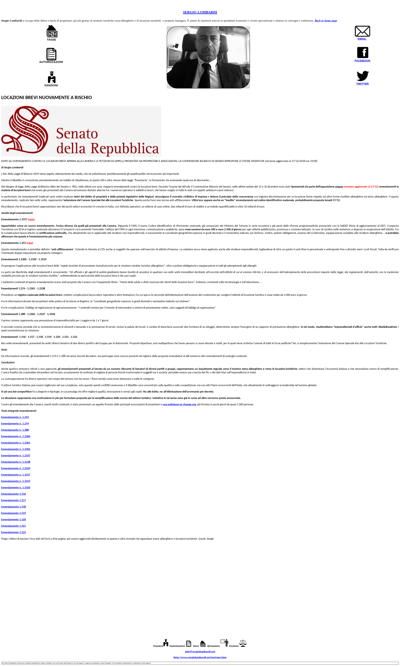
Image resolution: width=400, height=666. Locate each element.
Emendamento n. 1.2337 (15, 455)
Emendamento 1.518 (13, 506)
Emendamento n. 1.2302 (15, 449)
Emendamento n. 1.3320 (15, 487)
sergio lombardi (200, 11)
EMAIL (362, 38)
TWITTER (362, 83)
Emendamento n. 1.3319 (15, 481)
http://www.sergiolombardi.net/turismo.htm (200, 657)
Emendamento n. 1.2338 (15, 462)
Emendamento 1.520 (13, 519)
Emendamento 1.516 (13, 494)
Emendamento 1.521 (13, 526)
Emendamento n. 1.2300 (15, 436)
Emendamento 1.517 (13, 500)
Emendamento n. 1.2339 (15, 468)
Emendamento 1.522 (13, 532)
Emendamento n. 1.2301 (15, 443)
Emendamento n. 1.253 (15, 417)
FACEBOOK (362, 60)
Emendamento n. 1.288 (15, 430)
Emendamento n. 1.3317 (15, 474)
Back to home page (326, 20)
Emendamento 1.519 (13, 513)
